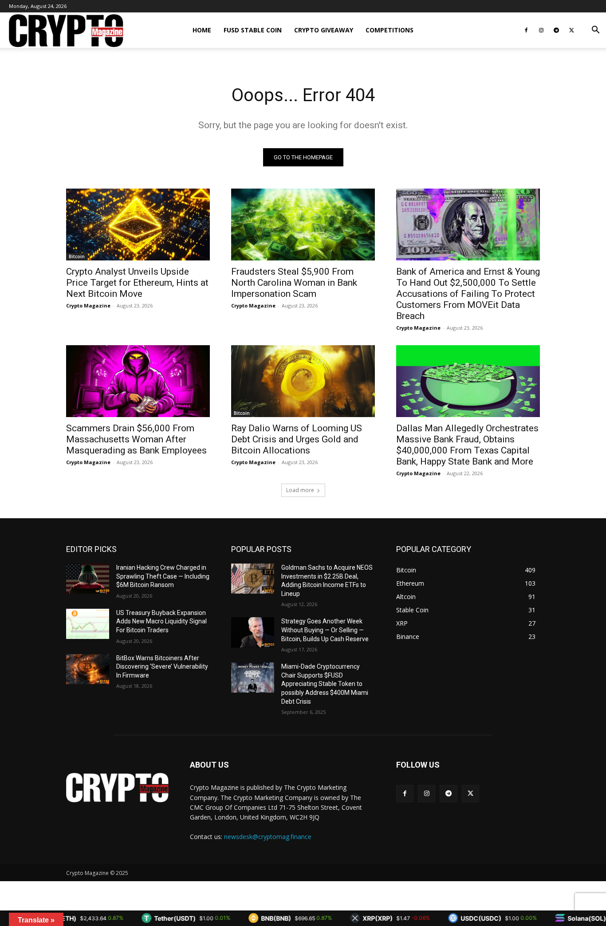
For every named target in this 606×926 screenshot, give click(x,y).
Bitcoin (77, 256)
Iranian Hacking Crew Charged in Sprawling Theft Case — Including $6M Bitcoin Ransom (162, 576)
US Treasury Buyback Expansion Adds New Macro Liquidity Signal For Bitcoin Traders (161, 621)
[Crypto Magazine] (117, 787)
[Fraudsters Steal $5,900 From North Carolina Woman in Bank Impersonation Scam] (303, 224)
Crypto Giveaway (323, 30)
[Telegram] (556, 30)
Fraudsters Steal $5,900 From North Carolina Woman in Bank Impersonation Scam (294, 282)
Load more (300, 490)
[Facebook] (526, 30)
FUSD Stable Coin (253, 30)
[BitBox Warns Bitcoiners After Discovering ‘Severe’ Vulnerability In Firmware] (87, 669)
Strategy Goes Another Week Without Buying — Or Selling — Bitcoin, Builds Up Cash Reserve (325, 630)
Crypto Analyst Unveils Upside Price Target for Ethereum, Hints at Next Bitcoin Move (137, 282)
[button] (595, 31)
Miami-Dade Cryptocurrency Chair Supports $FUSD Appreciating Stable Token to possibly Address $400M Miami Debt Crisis (324, 684)
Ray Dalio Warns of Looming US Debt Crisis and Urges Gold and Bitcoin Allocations (296, 439)
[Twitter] (571, 30)
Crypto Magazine (88, 305)
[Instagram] (541, 30)
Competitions (389, 30)
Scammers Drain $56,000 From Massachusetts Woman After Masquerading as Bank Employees (136, 439)
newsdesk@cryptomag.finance (267, 836)
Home (202, 30)
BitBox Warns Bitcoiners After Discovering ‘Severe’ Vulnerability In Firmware (162, 666)
